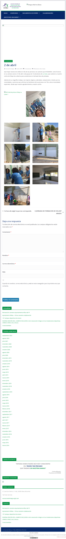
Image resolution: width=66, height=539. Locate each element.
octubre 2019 (6, 364)
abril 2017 (5, 420)
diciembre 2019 (6, 358)
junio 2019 (5, 369)
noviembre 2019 (7, 361)
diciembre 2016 (6, 431)
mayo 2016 (5, 442)
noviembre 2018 (7, 386)
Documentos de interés (30, 13)
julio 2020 (5, 355)
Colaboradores (48, 13)
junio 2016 (5, 440)
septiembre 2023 (7, 335)
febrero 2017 (6, 425)
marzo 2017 (5, 423)
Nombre (5, 255)
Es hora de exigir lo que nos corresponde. (18, 211)
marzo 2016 (5, 445)
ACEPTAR (34, 537)
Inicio (5, 13)
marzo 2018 (5, 406)
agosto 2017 (5, 417)
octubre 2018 (6, 389)
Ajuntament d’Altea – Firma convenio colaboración (16, 315)
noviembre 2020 (7, 347)
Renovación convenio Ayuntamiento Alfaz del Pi (16, 312)
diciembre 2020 (6, 344)
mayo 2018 (5, 403)
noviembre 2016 (7, 434)
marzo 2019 (5, 378)
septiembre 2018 (7, 392)
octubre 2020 (6, 349)
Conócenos (14, 13)
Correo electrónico (9, 264)
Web (3, 272)
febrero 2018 (6, 409)
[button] (19, 13)
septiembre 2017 (7, 414)
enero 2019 (5, 380)
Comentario (6, 232)
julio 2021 (5, 341)
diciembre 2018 (6, 383)
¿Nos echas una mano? (11, 17)
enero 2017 (5, 428)
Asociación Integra (10, 68)
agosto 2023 (5, 338)
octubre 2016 (6, 437)
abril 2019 (5, 375)
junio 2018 (5, 400)
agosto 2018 (5, 395)
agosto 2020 (5, 352)
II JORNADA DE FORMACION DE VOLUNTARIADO (48, 212)
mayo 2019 (5, 372)
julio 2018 (5, 397)
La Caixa (45, 74)
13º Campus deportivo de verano (11, 318)
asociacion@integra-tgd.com (10, 498)
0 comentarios (27, 68)
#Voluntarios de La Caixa (39, 68)
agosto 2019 (5, 366)
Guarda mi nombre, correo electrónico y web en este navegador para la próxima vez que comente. (31, 285)
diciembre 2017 (6, 411)
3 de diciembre (6, 325)
